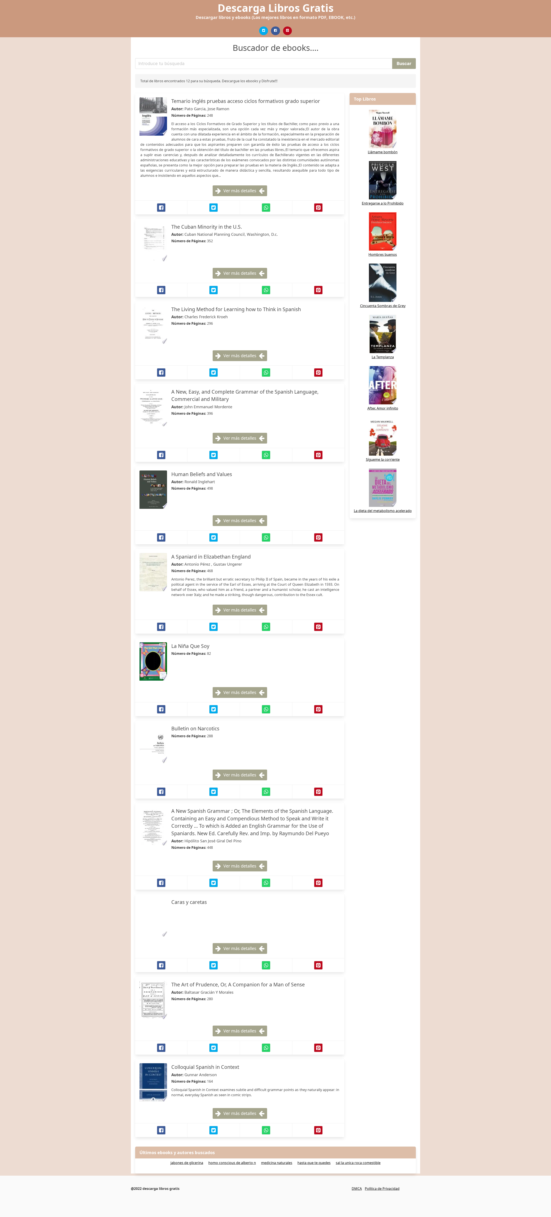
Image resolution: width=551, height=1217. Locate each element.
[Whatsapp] (266, 207)
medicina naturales (276, 1162)
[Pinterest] (287, 30)
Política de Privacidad (382, 1188)
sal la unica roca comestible (358, 1162)
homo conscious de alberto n (232, 1162)
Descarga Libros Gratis (276, 8)
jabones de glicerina (186, 1162)
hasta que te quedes (314, 1162)
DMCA (357, 1188)
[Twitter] (263, 30)
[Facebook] (275, 30)
